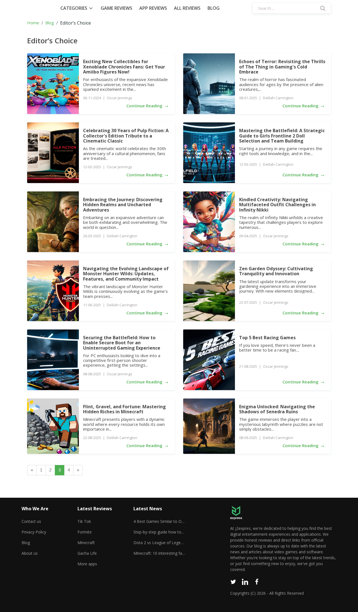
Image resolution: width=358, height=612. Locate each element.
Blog (214, 8)
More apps (87, 563)
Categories (73, 8)
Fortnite (84, 532)
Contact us (31, 521)
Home (33, 22)
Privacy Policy (34, 532)
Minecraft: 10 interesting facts (159, 553)
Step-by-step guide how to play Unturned (159, 532)
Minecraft (86, 542)
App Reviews (153, 8)
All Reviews (187, 8)
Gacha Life (87, 553)
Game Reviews (116, 8)
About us (30, 553)
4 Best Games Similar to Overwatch (159, 521)
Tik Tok (84, 521)
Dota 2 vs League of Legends (159, 542)
